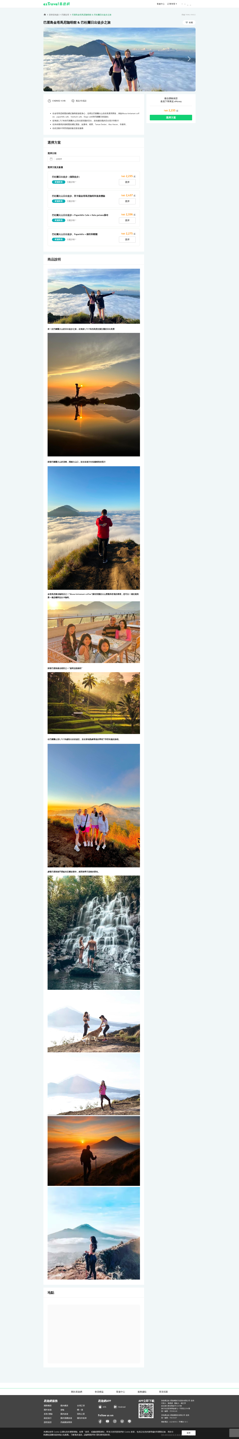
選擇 (127, 182)
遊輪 (62, 1409)
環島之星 (81, 1414)
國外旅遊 (48, 1409)
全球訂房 (81, 1405)
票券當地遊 (54, 15)
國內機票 (64, 1405)
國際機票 (48, 1405)
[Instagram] (115, 1421)
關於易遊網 (76, 1391)
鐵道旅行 (48, 1418)
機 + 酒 (80, 1409)
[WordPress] (122, 1421)
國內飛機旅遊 (66, 1418)
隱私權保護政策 (103, 1434)
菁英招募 (163, 1391)
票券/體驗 (48, 1414)
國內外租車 (82, 1418)
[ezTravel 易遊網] (56, 3)
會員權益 (99, 1391)
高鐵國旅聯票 (66, 1422)
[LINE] (129, 1421)
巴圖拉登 (65, 15)
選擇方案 (171, 117)
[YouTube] (107, 1421)
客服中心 (161, 4)
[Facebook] (100, 1421)
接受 (189, 1433)
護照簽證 (48, 1422)
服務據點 (142, 1391)
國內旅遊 (64, 1414)
